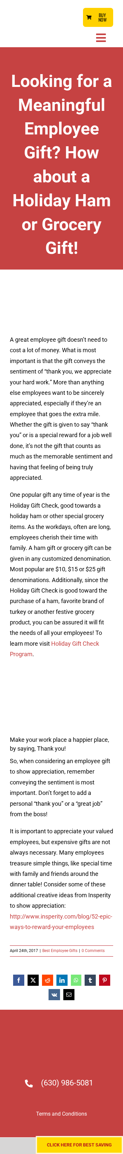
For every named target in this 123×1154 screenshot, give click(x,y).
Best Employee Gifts (59, 950)
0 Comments (93, 950)
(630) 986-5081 (67, 1082)
